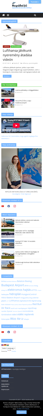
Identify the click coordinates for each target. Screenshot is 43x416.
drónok (31, 286)
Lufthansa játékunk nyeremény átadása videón (17, 55)
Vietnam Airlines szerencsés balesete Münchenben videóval (27, 221)
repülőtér (4, 311)
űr (22, 318)
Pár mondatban (16, 46)
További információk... (23, 409)
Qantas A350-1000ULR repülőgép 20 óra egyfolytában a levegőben (27, 253)
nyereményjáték (33, 63)
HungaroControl (29, 294)
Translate (13, 351)
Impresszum (5, 389)
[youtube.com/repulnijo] (2, 332)
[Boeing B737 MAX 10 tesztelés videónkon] (7, 240)
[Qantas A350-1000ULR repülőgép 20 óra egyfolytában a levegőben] (7, 251)
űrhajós (26, 319)
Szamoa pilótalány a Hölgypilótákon (26, 90)
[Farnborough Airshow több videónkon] (7, 261)
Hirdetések (4, 381)
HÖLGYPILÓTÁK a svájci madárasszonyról (23, 102)
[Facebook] (8, 206)
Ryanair (9, 311)
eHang (36, 286)
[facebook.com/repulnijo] (8, 332)
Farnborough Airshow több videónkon (27, 262)
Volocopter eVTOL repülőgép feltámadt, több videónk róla (24, 232)
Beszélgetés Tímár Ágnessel (21, 194)
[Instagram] (14, 206)
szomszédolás (27, 311)
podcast (29, 304)
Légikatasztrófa (25, 301)
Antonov (14, 281)
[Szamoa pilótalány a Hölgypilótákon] (7, 89)
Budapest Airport (12, 285)
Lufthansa (6, 46)
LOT (7, 301)
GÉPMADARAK (6, 369)
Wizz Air (15, 319)
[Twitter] (2, 206)
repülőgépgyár (22, 308)
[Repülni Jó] (21, 2)
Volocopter (5, 319)
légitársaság (36, 301)
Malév (3, 304)
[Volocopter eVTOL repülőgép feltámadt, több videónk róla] (7, 230)
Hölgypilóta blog (26, 298)
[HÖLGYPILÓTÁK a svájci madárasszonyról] (7, 100)
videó (14, 314)
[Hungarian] (7, 345)
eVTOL (34, 290)
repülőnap (32, 308)
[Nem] (41, 408)
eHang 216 (4, 290)
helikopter (5, 294)
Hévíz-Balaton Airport (10, 297)
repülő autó (14, 308)
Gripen (39, 290)
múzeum (8, 304)
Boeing (28, 281)
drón (26, 285)
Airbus (4, 281)
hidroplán (15, 294)
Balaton (21, 281)
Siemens (15, 311)
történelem (6, 314)
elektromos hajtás (19, 290)
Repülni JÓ (16, 63)
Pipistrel (24, 304)
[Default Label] (14, 332)
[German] (5, 345)
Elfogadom (22, 412)
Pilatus (12, 304)
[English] (2, 345)
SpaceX (20, 311)
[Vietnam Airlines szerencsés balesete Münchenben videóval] (7, 219)
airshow (9, 281)
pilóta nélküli (18, 304)
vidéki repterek (25, 314)
